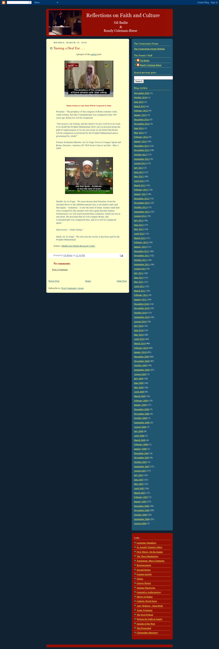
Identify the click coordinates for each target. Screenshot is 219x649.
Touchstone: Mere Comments (150, 560)
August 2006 (140, 523)
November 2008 (141, 413)
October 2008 (140, 418)
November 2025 (141, 93)
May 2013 (139, 176)
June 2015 (139, 101)
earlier (94, 54)
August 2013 (140, 163)
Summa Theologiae (146, 587)
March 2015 (139, 106)
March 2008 (139, 440)
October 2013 (140, 154)
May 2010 (139, 334)
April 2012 (139, 233)
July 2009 (138, 378)
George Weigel (144, 583)
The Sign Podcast (145, 614)
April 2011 (139, 286)
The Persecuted (144, 628)
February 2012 (141, 242)
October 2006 (140, 514)
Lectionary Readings (146, 542)
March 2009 (139, 396)
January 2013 (140, 194)
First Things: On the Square (150, 551)
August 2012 (140, 215)
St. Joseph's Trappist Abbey (149, 547)
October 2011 (140, 259)
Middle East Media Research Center (78, 245)
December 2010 (141, 303)
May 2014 (139, 132)
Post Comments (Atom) (72, 288)
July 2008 (138, 431)
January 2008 (140, 448)
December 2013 (141, 145)
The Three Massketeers (147, 556)
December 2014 (141, 119)
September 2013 (142, 158)
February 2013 (141, 189)
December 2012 (141, 198)
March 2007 (139, 492)
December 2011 (141, 251)
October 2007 (140, 462)
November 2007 (141, 457)
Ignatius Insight (144, 574)
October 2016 (140, 97)
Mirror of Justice (145, 596)
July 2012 (138, 220)
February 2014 (141, 136)
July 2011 (138, 273)
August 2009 (140, 374)
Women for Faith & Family (150, 619)
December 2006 (141, 505)
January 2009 (140, 404)
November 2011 (141, 255)
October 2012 (140, 207)
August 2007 (140, 470)
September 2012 (142, 211)
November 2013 (141, 150)
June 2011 (139, 277)
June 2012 (139, 224)
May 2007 (139, 483)
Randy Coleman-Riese (150, 65)
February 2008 (141, 444)
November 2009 (141, 361)
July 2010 (138, 325)
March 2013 (139, 185)
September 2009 (142, 369)
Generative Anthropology (149, 592)
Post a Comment (60, 269)
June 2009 (139, 382)
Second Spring (144, 569)
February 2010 (141, 347)
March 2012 (139, 238)
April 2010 (139, 338)
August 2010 (140, 321)
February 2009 (141, 400)
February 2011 (141, 295)
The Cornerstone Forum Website (149, 48)
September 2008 (142, 422)
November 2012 (141, 202)
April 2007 (139, 488)
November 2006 (141, 510)
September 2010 (142, 317)
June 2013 (139, 172)
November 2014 (141, 123)
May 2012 (139, 229)
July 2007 (138, 475)
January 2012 (140, 246)
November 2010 (141, 308)
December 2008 (141, 409)
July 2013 (138, 167)
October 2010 (140, 312)
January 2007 (140, 501)
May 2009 (139, 387)
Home (88, 280)
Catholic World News (147, 601)
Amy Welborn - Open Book (150, 605)
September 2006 (142, 519)
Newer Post (53, 280)
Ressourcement (144, 565)
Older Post (122, 280)
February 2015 (141, 110)
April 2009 (139, 391)
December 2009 (141, 356)
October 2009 (140, 365)
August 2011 (140, 268)
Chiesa (140, 578)
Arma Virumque (144, 610)
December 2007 (141, 453)
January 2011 (140, 299)
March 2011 (139, 290)
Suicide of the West (146, 623)
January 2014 (140, 141)
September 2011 (142, 264)
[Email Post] (121, 255)
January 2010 (140, 352)
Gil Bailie (144, 60)
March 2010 (139, 343)
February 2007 (141, 497)
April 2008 (139, 435)
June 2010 (139, 330)
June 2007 (139, 479)
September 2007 (142, 466)
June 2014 (139, 128)
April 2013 (139, 180)
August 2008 (140, 426)
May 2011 (139, 281)
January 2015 (140, 115)
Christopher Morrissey (147, 632)
